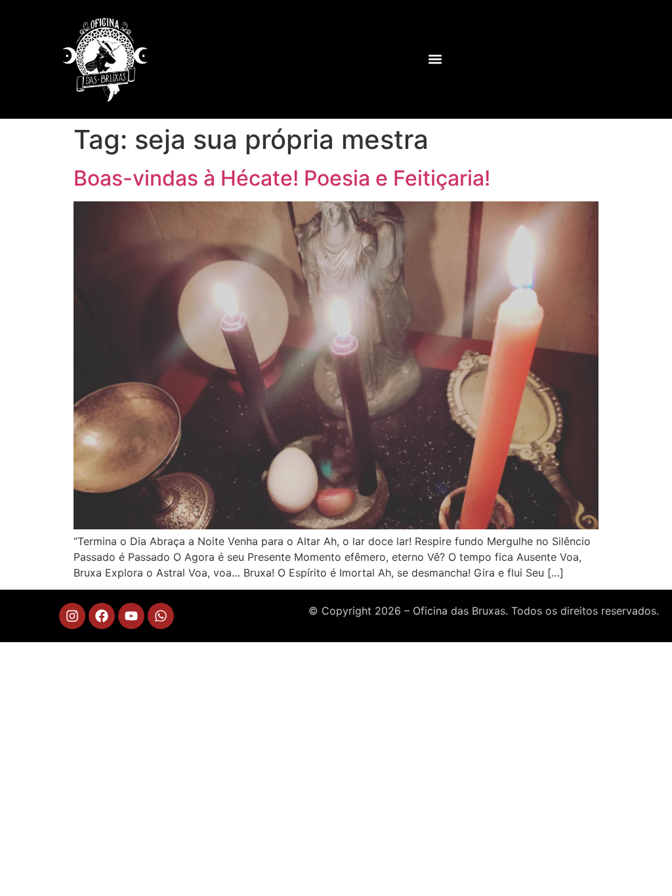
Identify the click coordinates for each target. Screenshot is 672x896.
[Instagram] (72, 616)
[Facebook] (102, 616)
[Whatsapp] (161, 616)
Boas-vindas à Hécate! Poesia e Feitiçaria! (282, 178)
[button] (435, 59)
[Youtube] (131, 616)
